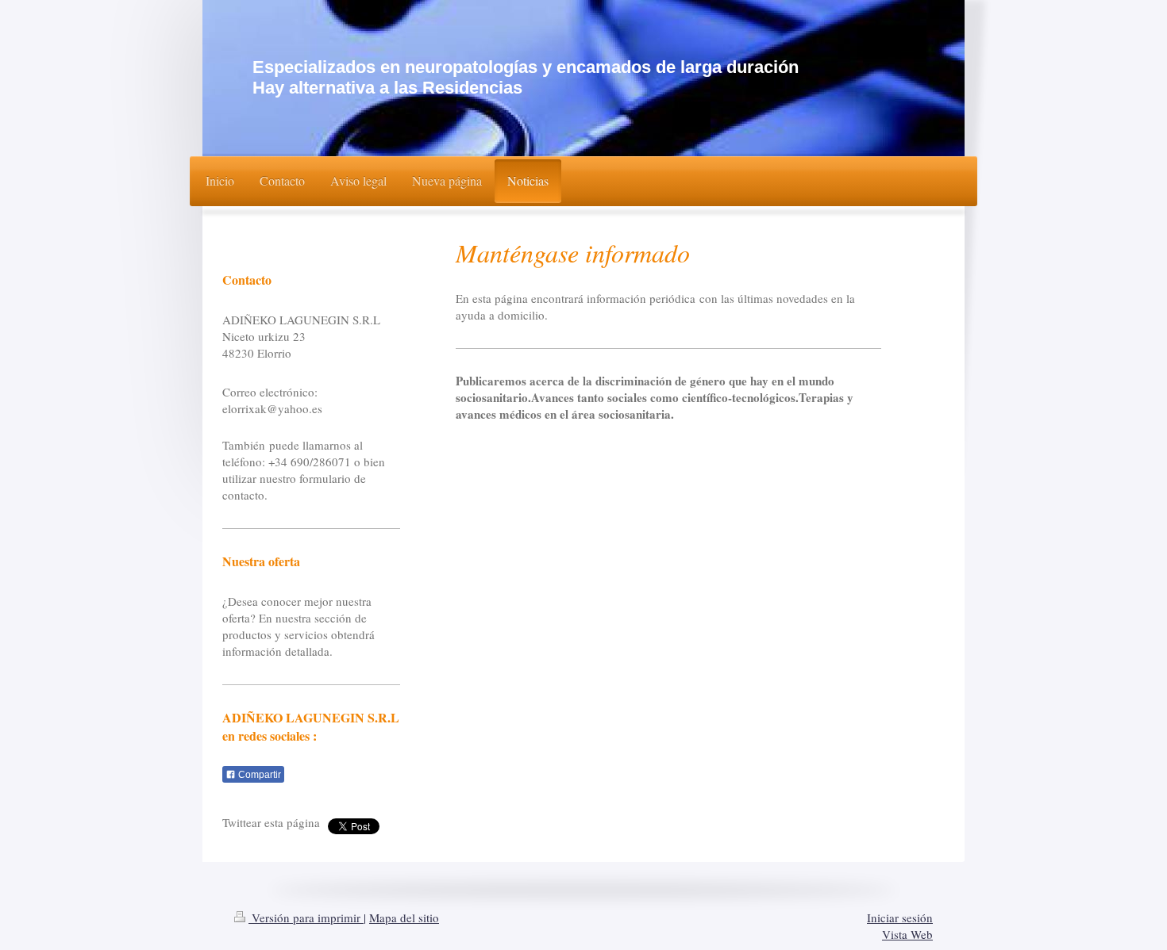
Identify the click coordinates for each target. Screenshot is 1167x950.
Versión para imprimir (306, 917)
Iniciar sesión (900, 917)
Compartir (258, 774)
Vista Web (907, 934)
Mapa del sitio (404, 917)
